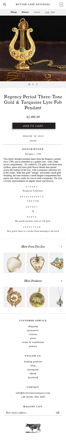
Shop (14, 12)
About (25, 12)
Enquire (27, 136)
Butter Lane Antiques (33, 4)
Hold (40, 136)
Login (36, 12)
